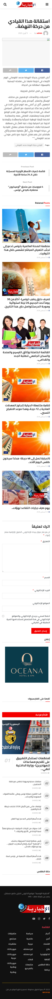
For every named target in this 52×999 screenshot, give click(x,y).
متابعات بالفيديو (29, 966)
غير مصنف (28, 949)
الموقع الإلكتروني (41, 603)
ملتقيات (12, 944)
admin (39, 33)
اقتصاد (46, 944)
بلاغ (48, 949)
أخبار (5, 240)
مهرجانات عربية (11, 956)
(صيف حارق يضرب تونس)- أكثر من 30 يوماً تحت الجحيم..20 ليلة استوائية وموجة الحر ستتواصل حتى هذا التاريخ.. (27, 303)
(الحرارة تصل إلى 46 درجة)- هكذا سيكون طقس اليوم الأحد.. (26, 460)
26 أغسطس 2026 (42, 257)
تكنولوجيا (45, 954)
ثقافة (47, 959)
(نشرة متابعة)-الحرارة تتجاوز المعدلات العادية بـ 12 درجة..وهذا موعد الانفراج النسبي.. (27, 409)
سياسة (29, 933)
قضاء (30, 959)
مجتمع (13, 939)
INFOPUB (46, 992)
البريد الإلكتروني (41, 590)
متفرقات (12, 933)
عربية (30, 944)
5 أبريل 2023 (23, 33)
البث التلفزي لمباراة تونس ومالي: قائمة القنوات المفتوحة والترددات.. (22, 795)
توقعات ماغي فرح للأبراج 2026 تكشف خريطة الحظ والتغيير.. (22, 807)
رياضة (47, 970)
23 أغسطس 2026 (42, 466)
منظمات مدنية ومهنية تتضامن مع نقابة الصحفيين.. (25, 783)
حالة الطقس (44, 964)
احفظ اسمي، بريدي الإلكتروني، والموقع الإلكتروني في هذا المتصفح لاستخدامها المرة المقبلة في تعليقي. (28, 619)
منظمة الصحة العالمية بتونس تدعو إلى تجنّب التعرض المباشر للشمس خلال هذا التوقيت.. (26, 250)
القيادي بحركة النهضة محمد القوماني (29, 145)
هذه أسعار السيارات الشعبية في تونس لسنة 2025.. (23, 857)
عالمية (29, 939)
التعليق (45, 541)
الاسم (46, 577)
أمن (48, 939)
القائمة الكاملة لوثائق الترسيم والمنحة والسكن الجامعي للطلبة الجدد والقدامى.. (26, 356)
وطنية (13, 972)
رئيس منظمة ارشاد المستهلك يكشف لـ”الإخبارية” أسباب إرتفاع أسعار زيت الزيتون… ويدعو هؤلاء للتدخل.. (23, 843)
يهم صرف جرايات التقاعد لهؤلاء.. (31, 508)
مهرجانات (11, 949)
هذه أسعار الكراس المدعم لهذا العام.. (26, 819)
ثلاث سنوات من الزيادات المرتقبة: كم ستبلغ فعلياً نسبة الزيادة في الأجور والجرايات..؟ (21, 830)
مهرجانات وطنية (11, 965)
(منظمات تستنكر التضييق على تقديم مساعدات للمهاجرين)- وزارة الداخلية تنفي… (33, 763)
